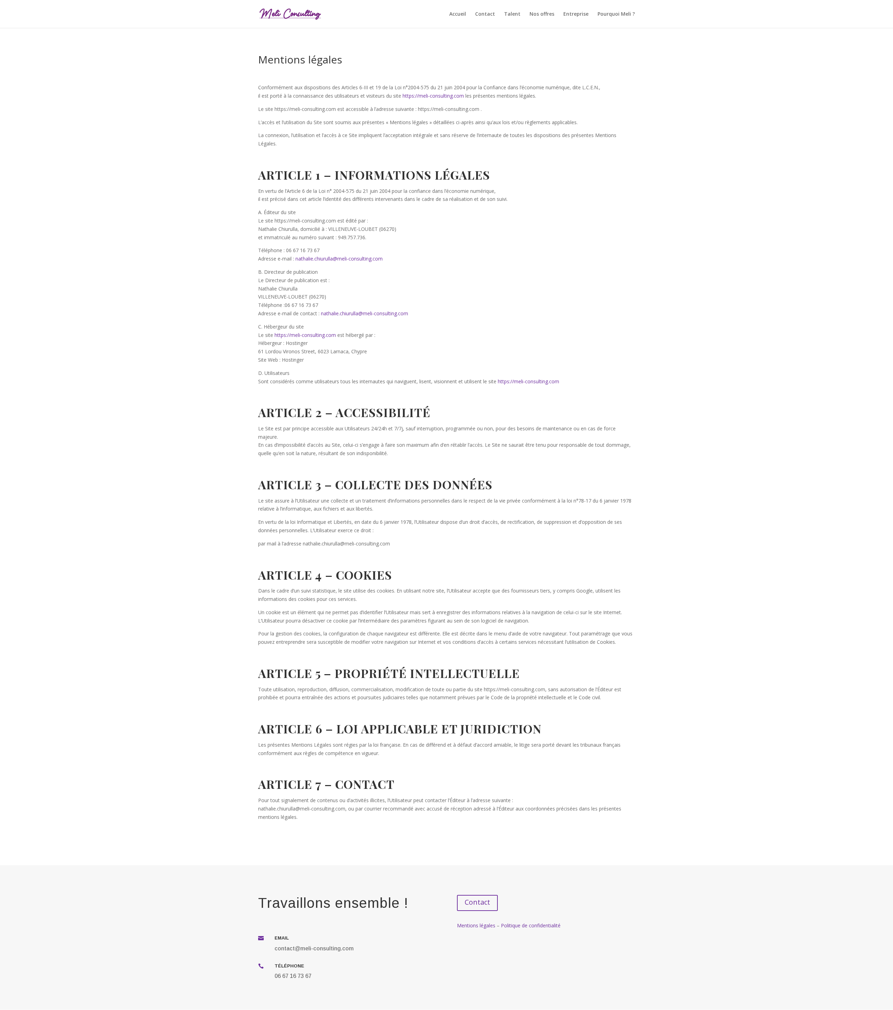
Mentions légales (476, 925)
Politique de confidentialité (531, 925)
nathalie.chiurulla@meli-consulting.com (339, 258)
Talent (512, 14)
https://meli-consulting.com (433, 95)
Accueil (457, 14)
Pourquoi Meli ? (616, 14)
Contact (485, 14)
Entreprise (575, 14)
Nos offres (542, 14)
